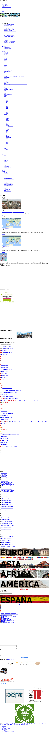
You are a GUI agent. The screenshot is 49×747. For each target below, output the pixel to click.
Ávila (7, 612)
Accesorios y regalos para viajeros (8, 183)
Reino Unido (7, 125)
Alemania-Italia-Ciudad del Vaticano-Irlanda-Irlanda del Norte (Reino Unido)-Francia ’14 (14, 76)
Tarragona (14, 613)
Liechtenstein (7, 118)
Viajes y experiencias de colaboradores (8, 184)
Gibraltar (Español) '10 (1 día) (6, 425)
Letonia (7, 117)
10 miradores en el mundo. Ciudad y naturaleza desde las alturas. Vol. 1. (13, 212)
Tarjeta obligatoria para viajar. (6, 504)
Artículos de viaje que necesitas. (6, 542)
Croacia (7, 105)
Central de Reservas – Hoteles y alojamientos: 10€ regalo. (10, 33)
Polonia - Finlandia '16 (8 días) (7, 396)
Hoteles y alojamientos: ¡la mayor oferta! (7, 496)
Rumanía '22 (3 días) (4, 371)
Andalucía (5, 155)
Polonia (7, 123)
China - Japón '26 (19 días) (6, 346)
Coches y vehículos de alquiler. (6, 502)
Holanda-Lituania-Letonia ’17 (7, 71)
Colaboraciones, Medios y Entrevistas (8, 185)
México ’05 (5, 96)
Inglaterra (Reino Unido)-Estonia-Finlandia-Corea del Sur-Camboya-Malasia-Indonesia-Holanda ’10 (15, 84)
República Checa (8, 129)
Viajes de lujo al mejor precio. (6, 538)
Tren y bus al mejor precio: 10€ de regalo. (8, 515)
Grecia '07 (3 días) (4, 442)
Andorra (7, 101)
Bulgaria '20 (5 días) (4, 377)
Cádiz (9, 604)
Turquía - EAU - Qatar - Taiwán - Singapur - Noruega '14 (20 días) (27, 400)
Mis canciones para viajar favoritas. (6, 482)
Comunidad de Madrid (6, 166)
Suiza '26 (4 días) (4, 350)
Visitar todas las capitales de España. (7, 486)
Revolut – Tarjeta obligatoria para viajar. (9, 28)
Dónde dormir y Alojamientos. (6, 477)
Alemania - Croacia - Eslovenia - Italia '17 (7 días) (13, 390)
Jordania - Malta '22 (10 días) (7, 369)
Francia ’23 (5, 59)
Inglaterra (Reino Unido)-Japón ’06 (8, 94)
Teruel (8, 605)
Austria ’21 (5, 63)
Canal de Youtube (6, 173)
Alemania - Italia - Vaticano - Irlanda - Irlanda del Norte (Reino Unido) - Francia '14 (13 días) (23, 402)
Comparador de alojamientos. (6, 540)
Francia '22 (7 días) (4, 367)
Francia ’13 (5, 78)
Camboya (7, 134)
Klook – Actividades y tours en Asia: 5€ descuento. (9, 41)
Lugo (8, 616)
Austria (6, 102)
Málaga (21, 604)
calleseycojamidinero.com (24, 724)
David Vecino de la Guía (5, 209)
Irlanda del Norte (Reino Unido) (11, 128)
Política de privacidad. (10, 659)
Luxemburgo (7, 120)
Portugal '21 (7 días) (4, 375)
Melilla (13, 622)
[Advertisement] (17, 20)
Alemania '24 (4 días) (4, 356)
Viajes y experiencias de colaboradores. (7, 490)
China (6, 135)
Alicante (10, 614)
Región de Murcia (4, 621)
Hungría (7, 113)
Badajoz (7, 615)
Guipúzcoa (9, 620)
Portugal (7, 124)
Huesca (5, 605)
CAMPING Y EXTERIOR (7, 190)
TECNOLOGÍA (5, 188)
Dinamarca (7, 106)
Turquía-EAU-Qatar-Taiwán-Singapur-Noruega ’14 (10, 75)
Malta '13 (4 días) (4, 411)
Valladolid (26, 612)
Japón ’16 (5, 72)
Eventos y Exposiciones (6, 182)
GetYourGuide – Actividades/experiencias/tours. (9, 36)
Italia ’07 (5, 93)
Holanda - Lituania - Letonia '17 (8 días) (10, 392)
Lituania (7, 119)
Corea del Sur (7, 136)
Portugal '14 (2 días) (4, 400)
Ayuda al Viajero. (4, 476)
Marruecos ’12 (5, 81)
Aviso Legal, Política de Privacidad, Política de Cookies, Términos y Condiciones (29, 723)
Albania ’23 (5, 58)
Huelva (17, 604)
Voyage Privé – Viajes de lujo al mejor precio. (9, 34)
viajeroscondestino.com (16, 724)
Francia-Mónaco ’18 (6, 69)
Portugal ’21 (5, 64)
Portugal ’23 (5, 60)
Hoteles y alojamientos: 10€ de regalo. (7, 523)
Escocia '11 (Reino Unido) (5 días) (6, 417)
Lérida (12, 613)
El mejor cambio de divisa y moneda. (7, 508)
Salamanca (17, 612)
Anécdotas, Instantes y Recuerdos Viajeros (9, 179)
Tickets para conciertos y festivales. (6, 544)
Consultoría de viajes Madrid (7, 48)
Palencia (14, 612)
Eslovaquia (7, 107)
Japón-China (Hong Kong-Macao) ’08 (8, 89)
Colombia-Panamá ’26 (6, 53)
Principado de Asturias (5, 606)
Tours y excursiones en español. (6, 500)
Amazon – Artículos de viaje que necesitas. (9, 42)
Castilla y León (5, 161)
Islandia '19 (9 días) (4, 379)
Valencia (17, 614)
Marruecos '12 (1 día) (4, 415)
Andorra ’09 (5, 88)
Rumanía (7, 130)
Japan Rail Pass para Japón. (5, 519)
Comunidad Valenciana (5, 614)
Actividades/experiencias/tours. (6, 527)
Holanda (7, 112)
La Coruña (5, 616)
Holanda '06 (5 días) (4, 448)
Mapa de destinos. (4, 473)
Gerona (9, 613)
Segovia (21, 612)
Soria (23, 612)
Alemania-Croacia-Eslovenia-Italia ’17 (8, 70)
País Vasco (3, 620)
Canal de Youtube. (4, 475)
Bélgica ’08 (5, 90)
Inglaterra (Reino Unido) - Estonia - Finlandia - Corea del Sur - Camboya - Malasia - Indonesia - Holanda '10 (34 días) (30, 421)
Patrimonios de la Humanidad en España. (7, 485)
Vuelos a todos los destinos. (5, 498)
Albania (7, 99)
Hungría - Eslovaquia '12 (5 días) (7, 413)
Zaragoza (10, 605)
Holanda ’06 (5, 95)
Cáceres (10, 615)
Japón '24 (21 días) (4, 358)
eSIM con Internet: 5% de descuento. (7, 506)
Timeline (46, 723)
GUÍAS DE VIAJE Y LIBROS (7, 191)
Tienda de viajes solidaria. (5, 510)
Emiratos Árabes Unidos (8, 137)
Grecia (6, 111)
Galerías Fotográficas (6, 177)
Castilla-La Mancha (6, 160)
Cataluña (2, 613)
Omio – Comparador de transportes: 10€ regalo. (9, 45)
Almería (6, 604)
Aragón (2, 605)
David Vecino (14, 723)
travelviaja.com (10, 724)
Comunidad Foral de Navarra (7, 167)
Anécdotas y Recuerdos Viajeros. (6, 483)
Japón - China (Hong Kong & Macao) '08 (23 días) (10, 434)
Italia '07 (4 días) (4, 444)
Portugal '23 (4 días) (4, 365)
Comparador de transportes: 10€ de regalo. (8, 546)
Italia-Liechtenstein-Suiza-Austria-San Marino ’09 (9, 87)
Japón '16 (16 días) (4, 394)
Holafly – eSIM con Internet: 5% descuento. (9, 29)
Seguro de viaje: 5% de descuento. (6, 494)
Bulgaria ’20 (5, 65)
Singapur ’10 (5, 83)
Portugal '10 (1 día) (4, 423)
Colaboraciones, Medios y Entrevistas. (7, 491)
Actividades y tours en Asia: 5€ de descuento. (8, 536)
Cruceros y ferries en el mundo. (6, 517)
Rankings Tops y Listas (6, 176)
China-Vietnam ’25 (6, 54)
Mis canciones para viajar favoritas (8, 178)
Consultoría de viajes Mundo (7, 47)
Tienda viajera (5, 172)
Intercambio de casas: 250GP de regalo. (7, 525)
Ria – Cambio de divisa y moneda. (8, 30)
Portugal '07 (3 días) (4, 438)
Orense (11, 616)
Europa (3, 192)
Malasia (7, 140)
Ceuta (11, 622)
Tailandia (7, 143)
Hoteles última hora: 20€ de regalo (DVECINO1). (9, 534)
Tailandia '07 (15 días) (4, 440)
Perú (6, 153)
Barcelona (6, 613)
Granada (14, 604)
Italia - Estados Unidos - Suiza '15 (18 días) (11, 398)
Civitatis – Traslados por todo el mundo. (8, 40)
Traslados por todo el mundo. (6, 529)
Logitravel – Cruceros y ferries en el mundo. (9, 39)
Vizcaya (12, 620)
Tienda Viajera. (3, 474)
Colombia (7, 149)
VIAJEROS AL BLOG (8, 723)
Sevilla (24, 604)
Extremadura (3, 615)
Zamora (29, 612)
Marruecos (7, 147)
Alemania (7, 100)
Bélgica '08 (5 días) (4, 436)
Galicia (5, 164)
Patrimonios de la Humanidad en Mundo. (7, 484)
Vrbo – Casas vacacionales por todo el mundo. (9, 35)
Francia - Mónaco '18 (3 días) (7, 388)
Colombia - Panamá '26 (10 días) (7, 348)
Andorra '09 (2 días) (4, 432)
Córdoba (11, 604)
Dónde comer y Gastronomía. (5, 478)
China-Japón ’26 (6, 52)
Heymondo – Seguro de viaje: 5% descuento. (9, 24)
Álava (6, 620)
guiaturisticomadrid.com (3, 724)
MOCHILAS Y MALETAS (7, 189)
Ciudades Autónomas (6, 622)
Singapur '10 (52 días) (4, 419)
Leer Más (3, 215)
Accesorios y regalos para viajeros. (6, 489)
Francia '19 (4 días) (4, 381)
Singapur (7, 142)
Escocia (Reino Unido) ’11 (7, 82)
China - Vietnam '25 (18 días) (7, 352)
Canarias (5, 158)
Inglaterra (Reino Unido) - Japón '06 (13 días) (9, 446)
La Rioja (5, 165)
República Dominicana (8, 152)
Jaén (19, 604)
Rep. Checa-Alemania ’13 (7, 77)
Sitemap (43, 723)
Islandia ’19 (5, 66)
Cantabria (5, 159)
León (12, 612)
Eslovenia (7, 108)
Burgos (10, 612)
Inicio (1, 192)
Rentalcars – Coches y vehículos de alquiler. (9, 27)
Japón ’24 (5, 57)
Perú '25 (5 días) (4, 354)
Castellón (13, 614)
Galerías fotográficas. (4, 481)
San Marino (7, 131)
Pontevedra (14, 616)
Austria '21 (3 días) (4, 373)
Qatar (6, 141)
